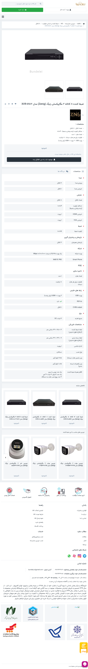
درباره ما (83, 514)
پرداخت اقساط (39, 526)
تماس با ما (83, 518)
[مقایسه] (9, 104)
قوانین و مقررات (81, 510)
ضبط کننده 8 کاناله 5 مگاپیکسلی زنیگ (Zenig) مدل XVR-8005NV (44, 418)
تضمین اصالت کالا (37, 510)
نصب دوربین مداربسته (36, 541)
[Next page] (5, 457)
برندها (84, 545)
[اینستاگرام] (79, 556)
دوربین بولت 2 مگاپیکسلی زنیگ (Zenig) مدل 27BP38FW (44, 464)
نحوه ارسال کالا (38, 518)
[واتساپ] (69, 556)
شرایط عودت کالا (38, 514)
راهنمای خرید (39, 522)
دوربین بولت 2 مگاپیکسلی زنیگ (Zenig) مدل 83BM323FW (71, 464)
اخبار (85, 541)
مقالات (84, 537)
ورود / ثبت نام (64, 10)
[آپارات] (74, 556)
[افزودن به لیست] (15, 104)
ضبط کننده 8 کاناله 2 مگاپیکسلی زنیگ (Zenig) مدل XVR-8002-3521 (16, 418)
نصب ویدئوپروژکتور (37, 537)
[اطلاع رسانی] (12, 104)
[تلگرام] (84, 556)
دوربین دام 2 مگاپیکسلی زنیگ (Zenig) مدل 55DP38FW (16, 464)
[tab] (78, 171)
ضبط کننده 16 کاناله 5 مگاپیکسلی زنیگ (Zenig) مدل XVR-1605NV (71, 418)
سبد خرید (21, 10)
